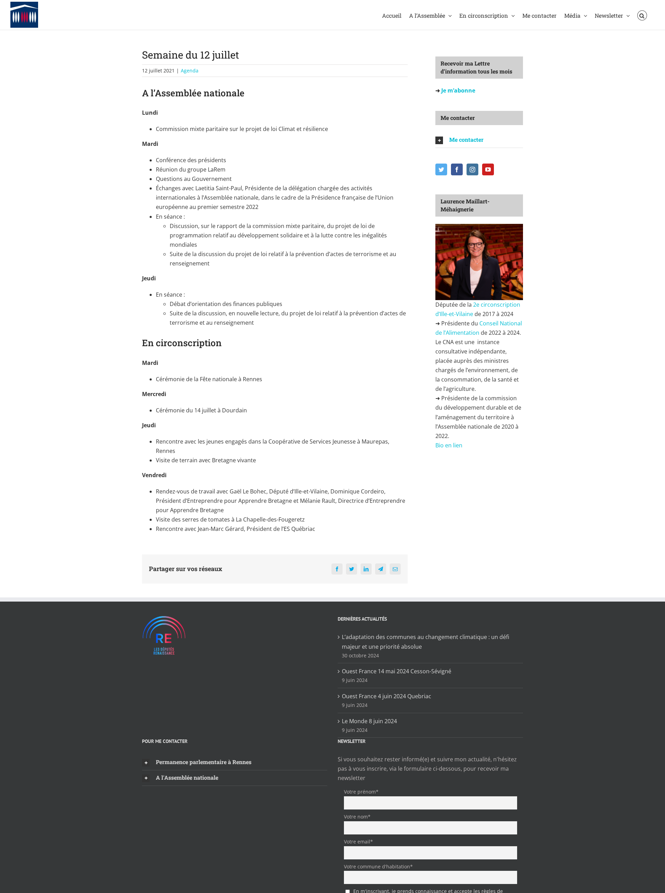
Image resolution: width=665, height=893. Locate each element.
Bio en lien (449, 445)
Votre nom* (357, 816)
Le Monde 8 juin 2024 (369, 721)
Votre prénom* (361, 791)
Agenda (189, 70)
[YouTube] (488, 169)
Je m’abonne (457, 90)
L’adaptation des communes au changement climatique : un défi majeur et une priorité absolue (425, 641)
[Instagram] (472, 169)
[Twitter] (441, 169)
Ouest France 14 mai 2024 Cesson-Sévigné (396, 671)
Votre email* (358, 841)
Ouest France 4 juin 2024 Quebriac (386, 696)
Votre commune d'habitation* (378, 866)
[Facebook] (457, 169)
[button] (642, 15)
